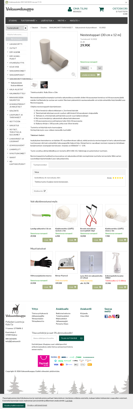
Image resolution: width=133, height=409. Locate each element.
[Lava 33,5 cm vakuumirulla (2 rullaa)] (91, 262)
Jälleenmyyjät (62, 321)
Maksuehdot (61, 318)
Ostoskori (120, 8)
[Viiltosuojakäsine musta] (42, 262)
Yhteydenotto (38, 321)
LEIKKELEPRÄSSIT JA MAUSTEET (17, 105)
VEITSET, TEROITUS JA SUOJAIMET (15, 132)
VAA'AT (12, 157)
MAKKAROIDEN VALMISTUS (16, 98)
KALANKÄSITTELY (17, 93)
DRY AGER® (14, 52)
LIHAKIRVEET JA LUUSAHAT (16, 140)
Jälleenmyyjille (38, 316)
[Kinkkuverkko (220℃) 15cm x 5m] (116, 215)
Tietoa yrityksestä (40, 313)
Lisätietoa (46, 20)
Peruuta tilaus (62, 324)
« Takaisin (34, 27)
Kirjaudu (77, 12)
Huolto (74, 20)
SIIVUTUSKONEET (17, 153)
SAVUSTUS (14, 125)
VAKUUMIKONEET (17, 71)
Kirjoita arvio (38, 191)
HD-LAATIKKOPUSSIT (17, 162)
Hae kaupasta (17, 39)
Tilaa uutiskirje (69, 338)
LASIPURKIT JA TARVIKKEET (16, 116)
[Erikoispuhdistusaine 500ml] (116, 262)
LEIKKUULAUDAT (17, 145)
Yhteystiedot (37, 318)
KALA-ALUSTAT (16, 89)
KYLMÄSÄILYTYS (16, 63)
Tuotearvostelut (40, 165)
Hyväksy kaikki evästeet (14, 405)
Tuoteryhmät (28, 20)
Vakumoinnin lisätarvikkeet (17, 84)
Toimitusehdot (62, 316)
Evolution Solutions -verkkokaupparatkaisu (109, 371)
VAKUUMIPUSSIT (17, 75)
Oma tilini (80, 8)
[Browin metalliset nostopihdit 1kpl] (91, 215)
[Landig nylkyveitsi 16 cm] (42, 215)
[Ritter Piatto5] (66, 262)
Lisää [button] (46, 240)
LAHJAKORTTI (15, 44)
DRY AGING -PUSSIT (15, 57)
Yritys (61, 20)
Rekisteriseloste (63, 313)
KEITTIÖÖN (14, 121)
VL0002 (102, 27)
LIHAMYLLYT (15, 149)
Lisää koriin (88, 75)
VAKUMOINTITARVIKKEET (17, 79)
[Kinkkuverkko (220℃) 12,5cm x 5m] (66, 215)
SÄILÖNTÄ (14, 111)
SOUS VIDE (14, 67)
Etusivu (13, 20)
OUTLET (13, 48)
